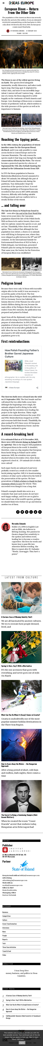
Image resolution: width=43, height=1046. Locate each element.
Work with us (7, 883)
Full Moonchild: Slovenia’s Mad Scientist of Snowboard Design (23, 1017)
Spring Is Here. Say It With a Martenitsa (16, 666)
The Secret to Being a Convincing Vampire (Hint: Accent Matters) (19, 816)
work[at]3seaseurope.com (12, 885)
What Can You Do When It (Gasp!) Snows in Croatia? (20, 714)
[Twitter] (22, 512)
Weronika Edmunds (18, 31)
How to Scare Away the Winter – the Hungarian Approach (19, 765)
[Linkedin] (26, 512)
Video (4, 955)
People (4, 935)
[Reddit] (35, 512)
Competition (6, 916)
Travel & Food (6, 951)
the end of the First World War (28, 213)
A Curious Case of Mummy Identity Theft (16, 617)
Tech (4, 943)
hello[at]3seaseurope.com (29, 875)
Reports (4, 939)
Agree (22, 1043)
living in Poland (30, 442)
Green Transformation (9, 924)
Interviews (5, 927)
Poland (19, 33)
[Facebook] (18, 512)
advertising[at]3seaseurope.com (14, 880)
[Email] (40, 512)
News (4, 931)
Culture (25, 33)
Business (5, 912)
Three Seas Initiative (9, 947)
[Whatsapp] (31, 512)
